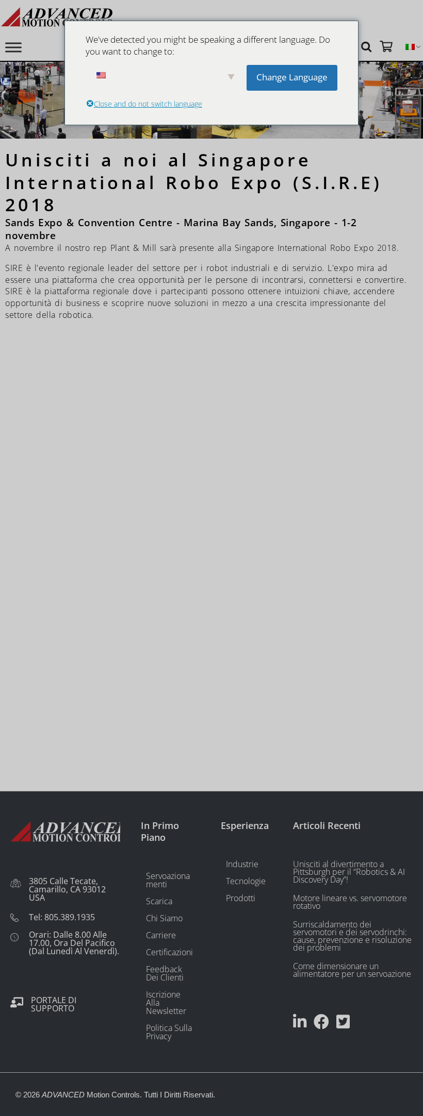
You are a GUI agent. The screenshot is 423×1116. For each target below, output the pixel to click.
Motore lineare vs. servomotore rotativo (350, 901)
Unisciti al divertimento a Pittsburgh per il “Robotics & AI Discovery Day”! (349, 871)
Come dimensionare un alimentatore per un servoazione (352, 969)
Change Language (292, 77)
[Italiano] (410, 47)
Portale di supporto (53, 1004)
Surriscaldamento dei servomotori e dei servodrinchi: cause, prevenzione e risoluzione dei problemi (352, 936)
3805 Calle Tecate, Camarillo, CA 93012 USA (67, 889)
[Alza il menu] (13, 47)
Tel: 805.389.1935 (62, 917)
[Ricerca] (368, 46)
